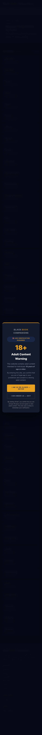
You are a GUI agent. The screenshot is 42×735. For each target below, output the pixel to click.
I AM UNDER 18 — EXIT (21, 396)
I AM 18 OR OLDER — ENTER (21, 388)
